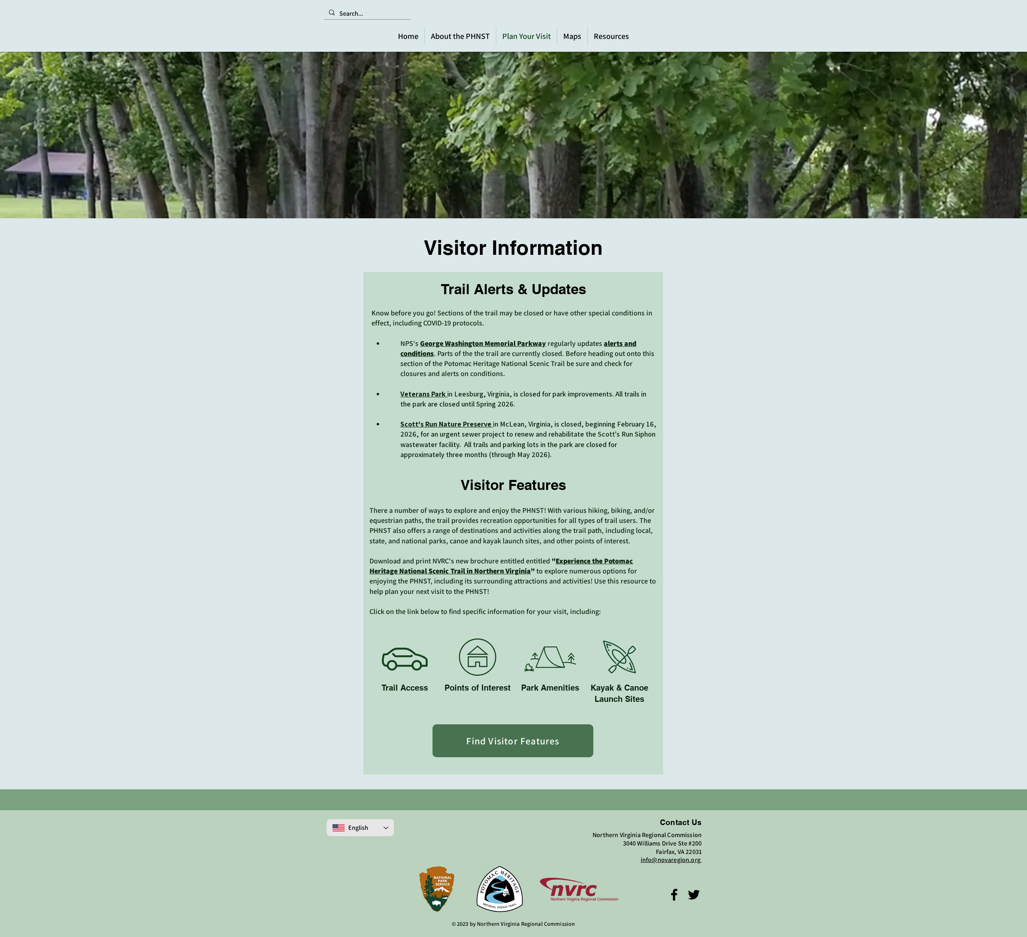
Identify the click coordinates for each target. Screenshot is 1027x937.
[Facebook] (674, 894)
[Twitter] (694, 894)
